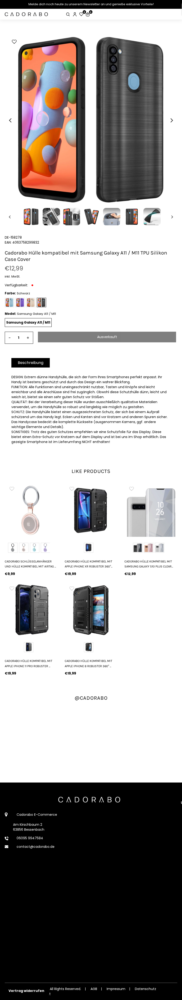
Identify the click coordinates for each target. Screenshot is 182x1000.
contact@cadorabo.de (36, 846)
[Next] (171, 120)
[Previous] (10, 120)
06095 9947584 (30, 838)
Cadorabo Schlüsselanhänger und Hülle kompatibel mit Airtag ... (30, 564)
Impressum (116, 988)
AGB (94, 988)
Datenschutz (145, 988)
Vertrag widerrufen (26, 990)
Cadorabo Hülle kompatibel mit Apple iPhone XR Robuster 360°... (88, 564)
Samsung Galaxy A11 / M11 (28, 322)
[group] (31, 510)
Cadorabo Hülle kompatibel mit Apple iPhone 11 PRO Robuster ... (28, 663)
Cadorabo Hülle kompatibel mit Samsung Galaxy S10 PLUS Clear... (148, 564)
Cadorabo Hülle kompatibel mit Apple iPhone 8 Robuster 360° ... (88, 663)
